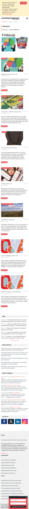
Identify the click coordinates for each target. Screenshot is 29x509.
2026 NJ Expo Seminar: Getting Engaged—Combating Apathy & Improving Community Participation (14, 349)
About (3, 435)
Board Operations (6, 168)
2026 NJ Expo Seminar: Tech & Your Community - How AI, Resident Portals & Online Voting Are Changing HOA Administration (14, 354)
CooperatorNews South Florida (8, 470)
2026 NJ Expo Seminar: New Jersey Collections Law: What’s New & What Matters (13, 367)
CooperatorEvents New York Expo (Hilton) (11, 480)
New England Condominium (8, 473)
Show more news (14, 340)
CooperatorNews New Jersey (8, 462)
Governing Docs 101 (6, 183)
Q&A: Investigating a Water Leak (9, 255)
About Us (3, 507)
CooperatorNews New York (7, 465)
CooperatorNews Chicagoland (8, 460)
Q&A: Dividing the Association (12, 385)
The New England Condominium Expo (10, 488)
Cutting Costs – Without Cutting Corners (11, 111)
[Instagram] (25, 421)
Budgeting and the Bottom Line (9, 74)
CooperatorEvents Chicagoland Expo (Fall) (11, 491)
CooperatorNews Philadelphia (8, 468)
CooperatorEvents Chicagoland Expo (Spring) (12, 493)
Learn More (9, 14)
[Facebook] (4, 421)
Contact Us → (4, 453)
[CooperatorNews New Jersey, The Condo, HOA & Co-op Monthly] (10, 19)
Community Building (7, 204)
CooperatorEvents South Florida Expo (10, 496)
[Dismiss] (26, 497)
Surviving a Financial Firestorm (9, 147)
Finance (4, 58)
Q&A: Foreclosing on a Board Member (11, 291)
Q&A (3, 240)
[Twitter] (11, 421)
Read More (4, 90)
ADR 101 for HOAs (16, 407)
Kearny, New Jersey (15, 392)
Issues (10, 21)
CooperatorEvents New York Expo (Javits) (11, 483)
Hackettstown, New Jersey (7, 219)
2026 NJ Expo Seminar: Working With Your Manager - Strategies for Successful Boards (14, 363)
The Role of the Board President (17, 399)
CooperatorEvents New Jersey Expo (9, 485)
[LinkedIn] (18, 421)
